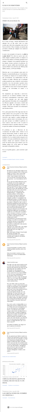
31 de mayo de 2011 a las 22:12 (13, 328)
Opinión (18, 159)
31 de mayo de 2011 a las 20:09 (13, 239)
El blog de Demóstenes (11, 5)
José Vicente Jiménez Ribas (14, 167)
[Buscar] (27, 2)
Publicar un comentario (9, 356)
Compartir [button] (4, 157)
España (13, 159)
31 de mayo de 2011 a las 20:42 (13, 258)
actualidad (9, 159)
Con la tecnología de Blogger (16, 407)
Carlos (8, 262)
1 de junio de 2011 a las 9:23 (13, 353)
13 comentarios (11, 397)
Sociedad (22, 159)
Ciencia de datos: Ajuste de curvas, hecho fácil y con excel (13, 381)
